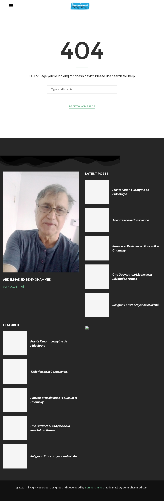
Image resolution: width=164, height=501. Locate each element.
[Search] (153, 6)
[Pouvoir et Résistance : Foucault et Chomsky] (97, 248)
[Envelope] (85, 494)
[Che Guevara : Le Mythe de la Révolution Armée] (97, 276)
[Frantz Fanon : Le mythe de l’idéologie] (97, 192)
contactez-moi (14, 286)
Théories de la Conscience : (131, 220)
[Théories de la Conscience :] (97, 220)
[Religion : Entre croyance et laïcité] (97, 305)
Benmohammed (94, 487)
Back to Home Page (82, 106)
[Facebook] (79, 494)
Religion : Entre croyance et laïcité (135, 305)
